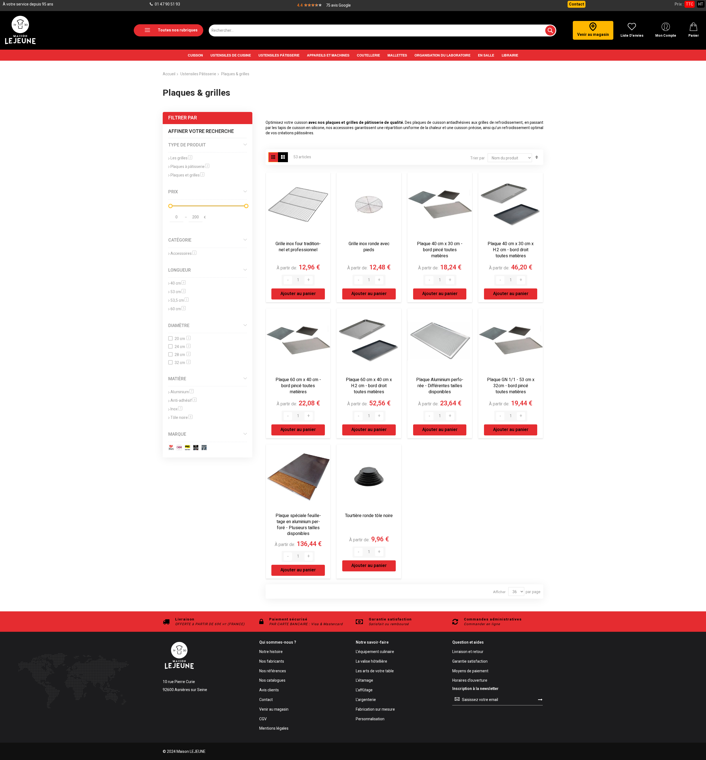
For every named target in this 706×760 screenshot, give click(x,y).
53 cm (178, 292)
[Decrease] (288, 280)
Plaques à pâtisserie (189, 167)
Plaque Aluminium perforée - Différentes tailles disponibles (439, 385)
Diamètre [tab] (178, 325)
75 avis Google (338, 5)
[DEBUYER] (172, 448)
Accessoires (183, 253)
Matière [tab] (177, 379)
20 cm (182, 339)
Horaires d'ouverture (469, 680)
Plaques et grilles (187, 175)
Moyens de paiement (470, 671)
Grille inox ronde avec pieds (369, 246)
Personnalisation (370, 719)
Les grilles (181, 158)
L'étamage (364, 680)
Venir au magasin (273, 709)
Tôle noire (181, 418)
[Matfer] (196, 448)
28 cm (182, 355)
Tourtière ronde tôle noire (369, 515)
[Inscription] (540, 699)
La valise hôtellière (371, 661)
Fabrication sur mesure (375, 709)
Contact (576, 4)
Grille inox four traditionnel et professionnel (298, 246)
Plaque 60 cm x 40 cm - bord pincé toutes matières (298, 385)
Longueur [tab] (179, 270)
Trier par (477, 158)
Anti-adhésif (183, 400)
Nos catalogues (272, 680)
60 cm (178, 309)
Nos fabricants (271, 661)
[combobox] (382, 30)
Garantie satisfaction (470, 661)
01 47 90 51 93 (167, 4)
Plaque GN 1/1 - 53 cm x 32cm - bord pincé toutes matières (510, 385)
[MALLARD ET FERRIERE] (188, 448)
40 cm (178, 283)
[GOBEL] (180, 448)
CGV (263, 719)
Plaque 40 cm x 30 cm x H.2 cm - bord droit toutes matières (511, 249)
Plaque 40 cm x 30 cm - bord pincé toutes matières (439, 249)
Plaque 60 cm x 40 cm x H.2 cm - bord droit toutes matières (369, 385)
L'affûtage (364, 690)
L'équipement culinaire (375, 652)
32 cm (182, 363)
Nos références (272, 671)
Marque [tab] (177, 434)
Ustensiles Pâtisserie (198, 74)
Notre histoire (271, 652)
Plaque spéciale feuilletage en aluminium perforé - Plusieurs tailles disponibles (298, 524)
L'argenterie (366, 700)
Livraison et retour (467, 652)
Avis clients (269, 690)
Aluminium (182, 392)
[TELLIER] (205, 448)
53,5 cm (179, 300)
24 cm (182, 347)
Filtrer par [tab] (182, 118)
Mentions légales (273, 728)
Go (240, 216)
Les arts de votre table (375, 671)
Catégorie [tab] (179, 240)
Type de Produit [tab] (187, 145)
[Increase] (308, 280)
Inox (176, 409)
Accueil (169, 74)
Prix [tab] (173, 192)
